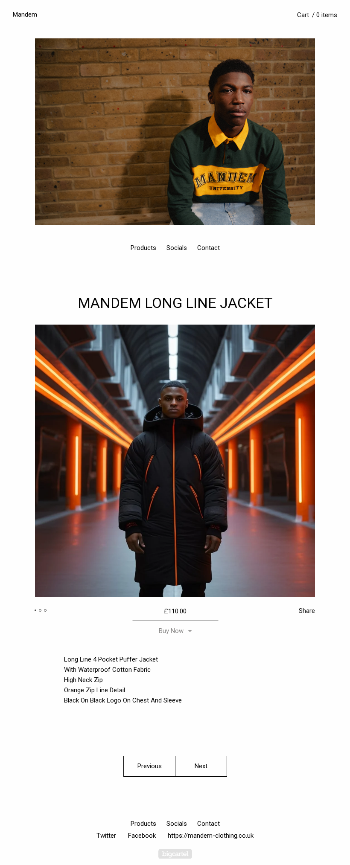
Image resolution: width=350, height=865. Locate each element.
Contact (208, 248)
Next (201, 766)
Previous (149, 766)
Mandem (25, 14)
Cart (317, 15)
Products (143, 248)
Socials (176, 248)
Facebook (142, 835)
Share (307, 611)
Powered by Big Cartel (175, 854)
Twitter (106, 835)
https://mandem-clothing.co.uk (211, 835)
